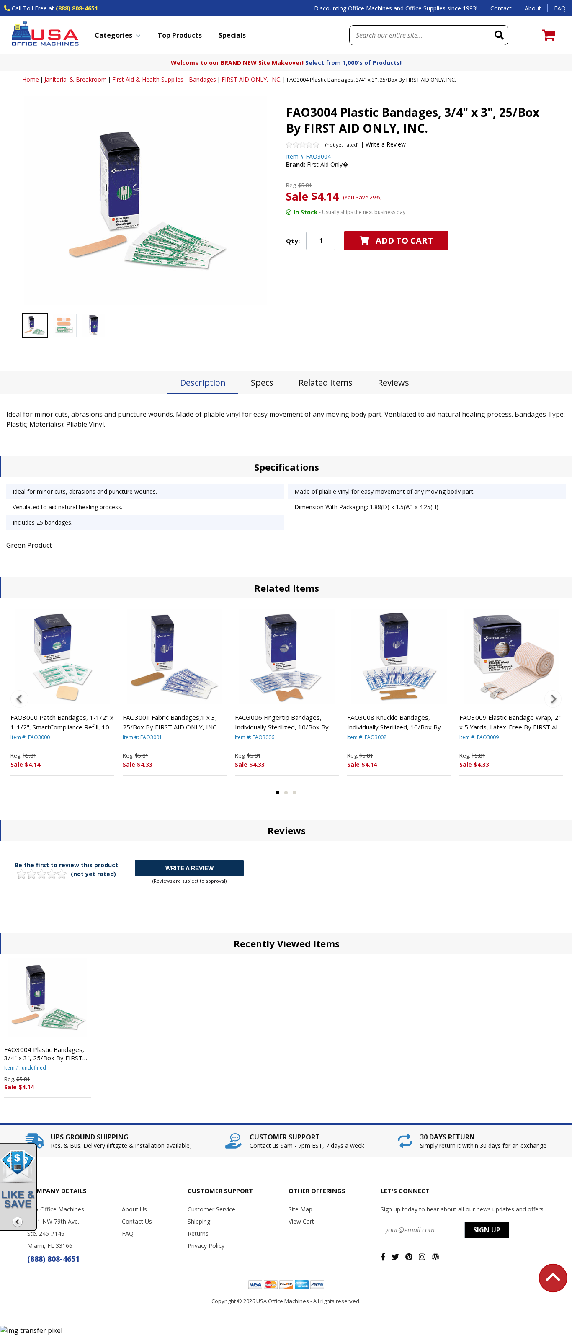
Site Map (300, 1209)
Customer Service (211, 1209)
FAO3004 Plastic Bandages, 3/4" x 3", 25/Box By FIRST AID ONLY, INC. (44, 1053)
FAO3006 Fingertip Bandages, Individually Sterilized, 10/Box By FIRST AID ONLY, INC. (282, 722)
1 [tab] (277, 792)
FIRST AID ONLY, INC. (251, 79)
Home (30, 79)
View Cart (301, 1221)
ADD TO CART (404, 240)
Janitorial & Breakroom (75, 79)
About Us (134, 1209)
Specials (232, 35)
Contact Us (137, 1221)
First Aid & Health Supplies (147, 79)
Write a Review (386, 144)
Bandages (202, 79)
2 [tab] (286, 792)
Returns (198, 1233)
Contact (501, 8)
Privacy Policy (206, 1246)
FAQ (560, 8)
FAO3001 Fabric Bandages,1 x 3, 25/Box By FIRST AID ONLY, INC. (170, 722)
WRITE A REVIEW (189, 868)
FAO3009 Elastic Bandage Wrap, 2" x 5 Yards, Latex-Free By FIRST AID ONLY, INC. (510, 722)
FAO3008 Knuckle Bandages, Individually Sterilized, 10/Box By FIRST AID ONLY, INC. (394, 722)
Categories (113, 35)
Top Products (179, 35)
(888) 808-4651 (77, 8)
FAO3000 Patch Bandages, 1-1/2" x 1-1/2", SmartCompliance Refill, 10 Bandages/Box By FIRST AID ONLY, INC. (61, 722)
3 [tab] (294, 792)
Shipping (199, 1221)
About (533, 8)
